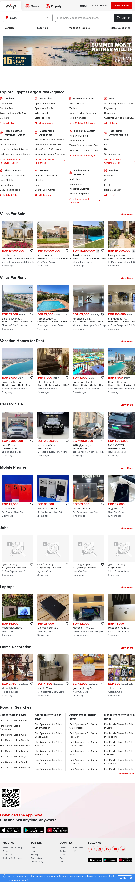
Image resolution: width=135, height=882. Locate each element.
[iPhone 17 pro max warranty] (53, 496)
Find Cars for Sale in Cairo (13, 720)
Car (106, 180)
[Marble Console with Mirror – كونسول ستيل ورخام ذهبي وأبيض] (53, 675)
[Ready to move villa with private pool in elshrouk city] (88, 244)
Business (109, 175)
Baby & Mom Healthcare (12, 175)
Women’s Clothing (78, 135)
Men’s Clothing (77, 140)
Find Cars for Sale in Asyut (13, 756)
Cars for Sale (6, 103)
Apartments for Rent (45, 108)
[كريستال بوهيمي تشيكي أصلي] (88, 675)
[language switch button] (83, 6)
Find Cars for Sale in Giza (13, 734)
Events (107, 185)
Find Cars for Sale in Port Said (15, 745)
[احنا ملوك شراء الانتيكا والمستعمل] (17, 675)
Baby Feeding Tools (10, 189)
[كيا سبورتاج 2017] (88, 434)
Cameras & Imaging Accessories (50, 154)
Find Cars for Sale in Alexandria (10, 727)
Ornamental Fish (112, 154)
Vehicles (10, 28)
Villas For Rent (42, 117)
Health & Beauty (112, 189)
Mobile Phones (77, 103)
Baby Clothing (7, 180)
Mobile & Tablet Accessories (83, 113)
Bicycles (39, 180)
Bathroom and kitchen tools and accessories (15, 154)
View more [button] (125, 773)
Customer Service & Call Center (119, 117)
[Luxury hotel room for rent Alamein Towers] (17, 371)
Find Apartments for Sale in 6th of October (48, 726)
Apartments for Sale (45, 103)
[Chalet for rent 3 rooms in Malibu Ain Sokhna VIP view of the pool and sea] (53, 371)
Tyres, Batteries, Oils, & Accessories (15, 113)
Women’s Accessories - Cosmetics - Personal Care (84, 145)
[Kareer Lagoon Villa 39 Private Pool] (53, 308)
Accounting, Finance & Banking (119, 103)
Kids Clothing (6, 185)
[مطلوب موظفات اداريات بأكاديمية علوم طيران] (88, 555)
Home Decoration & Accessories (15, 149)
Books (38, 185)
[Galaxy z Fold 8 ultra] (88, 496)
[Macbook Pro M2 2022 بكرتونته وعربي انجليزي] (88, 615)
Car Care (4, 117)
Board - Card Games (45, 189)
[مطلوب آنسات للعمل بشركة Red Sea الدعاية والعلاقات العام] (53, 555)
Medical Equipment (79, 193)
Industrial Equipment (79, 188)
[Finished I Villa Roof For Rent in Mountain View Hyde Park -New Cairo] (88, 308)
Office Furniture (8, 144)
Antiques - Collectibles (46, 175)
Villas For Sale (42, 113)
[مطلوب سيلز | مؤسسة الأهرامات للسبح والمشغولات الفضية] (17, 555)
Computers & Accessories (48, 144)
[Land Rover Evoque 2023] (17, 434)
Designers (109, 113)
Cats (106, 144)
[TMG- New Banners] (67, 51)
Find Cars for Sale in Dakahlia (15, 767)
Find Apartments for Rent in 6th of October (83, 726)
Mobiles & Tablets (79, 28)
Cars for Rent (7, 108)
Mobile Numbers (77, 117)
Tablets (73, 108)
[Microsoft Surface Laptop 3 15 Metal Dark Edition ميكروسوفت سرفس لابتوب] (17, 615)
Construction (75, 184)
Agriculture (75, 179)
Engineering (110, 108)
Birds (106, 149)
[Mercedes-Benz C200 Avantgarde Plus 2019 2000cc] (53, 434)
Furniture (4, 139)
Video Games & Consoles (48, 149)
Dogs (107, 139)
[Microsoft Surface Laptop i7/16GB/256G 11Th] (53, 615)
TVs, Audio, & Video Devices (49, 139)
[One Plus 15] (17, 496)
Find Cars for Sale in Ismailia (14, 751)
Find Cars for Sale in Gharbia (14, 762)
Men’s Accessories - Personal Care (84, 150)
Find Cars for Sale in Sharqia (14, 740)
